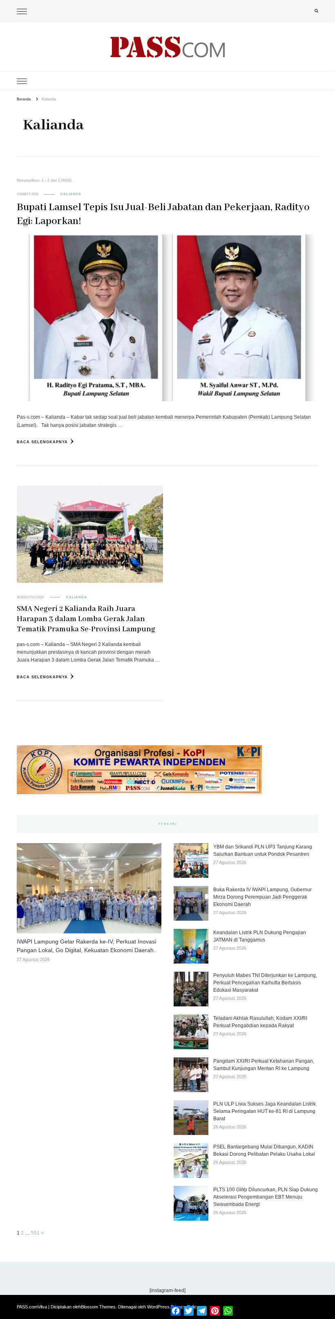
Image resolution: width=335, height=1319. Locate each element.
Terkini (167, 824)
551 (35, 1233)
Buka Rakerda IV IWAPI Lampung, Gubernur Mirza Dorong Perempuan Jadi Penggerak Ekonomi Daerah (262, 897)
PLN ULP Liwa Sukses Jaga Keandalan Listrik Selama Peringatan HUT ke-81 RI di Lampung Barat (264, 1111)
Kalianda (70, 194)
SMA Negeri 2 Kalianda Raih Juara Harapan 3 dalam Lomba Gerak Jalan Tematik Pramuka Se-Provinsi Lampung (86, 619)
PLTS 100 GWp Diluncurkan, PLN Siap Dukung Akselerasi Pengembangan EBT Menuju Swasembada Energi (265, 1197)
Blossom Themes (98, 1306)
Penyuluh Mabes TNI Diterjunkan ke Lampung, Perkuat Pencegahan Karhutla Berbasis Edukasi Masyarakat (265, 983)
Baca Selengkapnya (42, 442)
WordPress (158, 1306)
